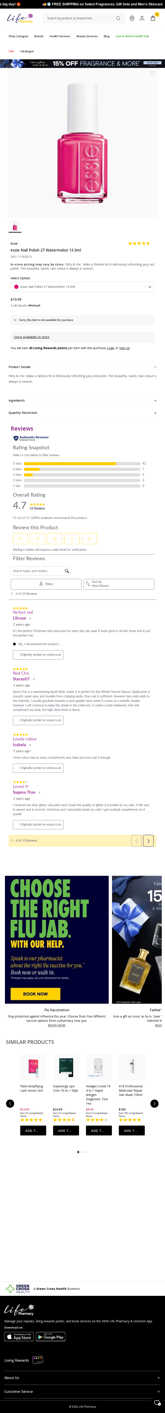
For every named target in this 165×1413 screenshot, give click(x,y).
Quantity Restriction (23, 413)
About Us (11, 1377)
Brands (39, 36)
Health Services (60, 36)
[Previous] (10, 1104)
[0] (153, 18)
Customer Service (18, 1391)
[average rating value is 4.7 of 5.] (139, 243)
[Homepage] (19, 18)
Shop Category (18, 36)
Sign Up (124, 348)
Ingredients (17, 400)
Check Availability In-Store (31, 337)
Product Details (20, 367)
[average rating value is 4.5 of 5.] (64, 1120)
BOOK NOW (57, 1025)
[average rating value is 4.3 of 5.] (97, 1120)
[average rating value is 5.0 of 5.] (130, 1120)
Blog (107, 36)
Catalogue (27, 51)
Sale (11, 51)
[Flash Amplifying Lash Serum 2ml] (33, 1068)
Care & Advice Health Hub (132, 36)
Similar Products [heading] (30, 1041)
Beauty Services (87, 36)
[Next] (154, 1104)
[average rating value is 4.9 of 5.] (31, 1120)
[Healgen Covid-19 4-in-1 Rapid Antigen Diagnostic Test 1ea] (99, 1068)
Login (111, 348)
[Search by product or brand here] (118, 18)
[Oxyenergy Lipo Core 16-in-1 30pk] (66, 1068)
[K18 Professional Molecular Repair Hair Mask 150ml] (132, 1068)
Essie (14, 243)
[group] (33, 1095)
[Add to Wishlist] (152, 73)
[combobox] (84, 18)
